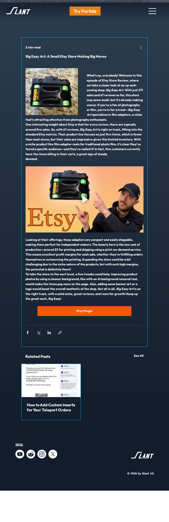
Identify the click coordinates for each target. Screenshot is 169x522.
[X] (52, 454)
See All (139, 356)
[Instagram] (41, 454)
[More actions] (140, 47)
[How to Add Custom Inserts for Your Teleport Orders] (51, 380)
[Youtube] (19, 454)
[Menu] (152, 11)
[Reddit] (30, 454)
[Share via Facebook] (28, 332)
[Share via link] (60, 332)
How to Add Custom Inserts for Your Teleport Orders (51, 407)
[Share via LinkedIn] (49, 332)
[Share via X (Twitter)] (38, 332)
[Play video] (84, 199)
